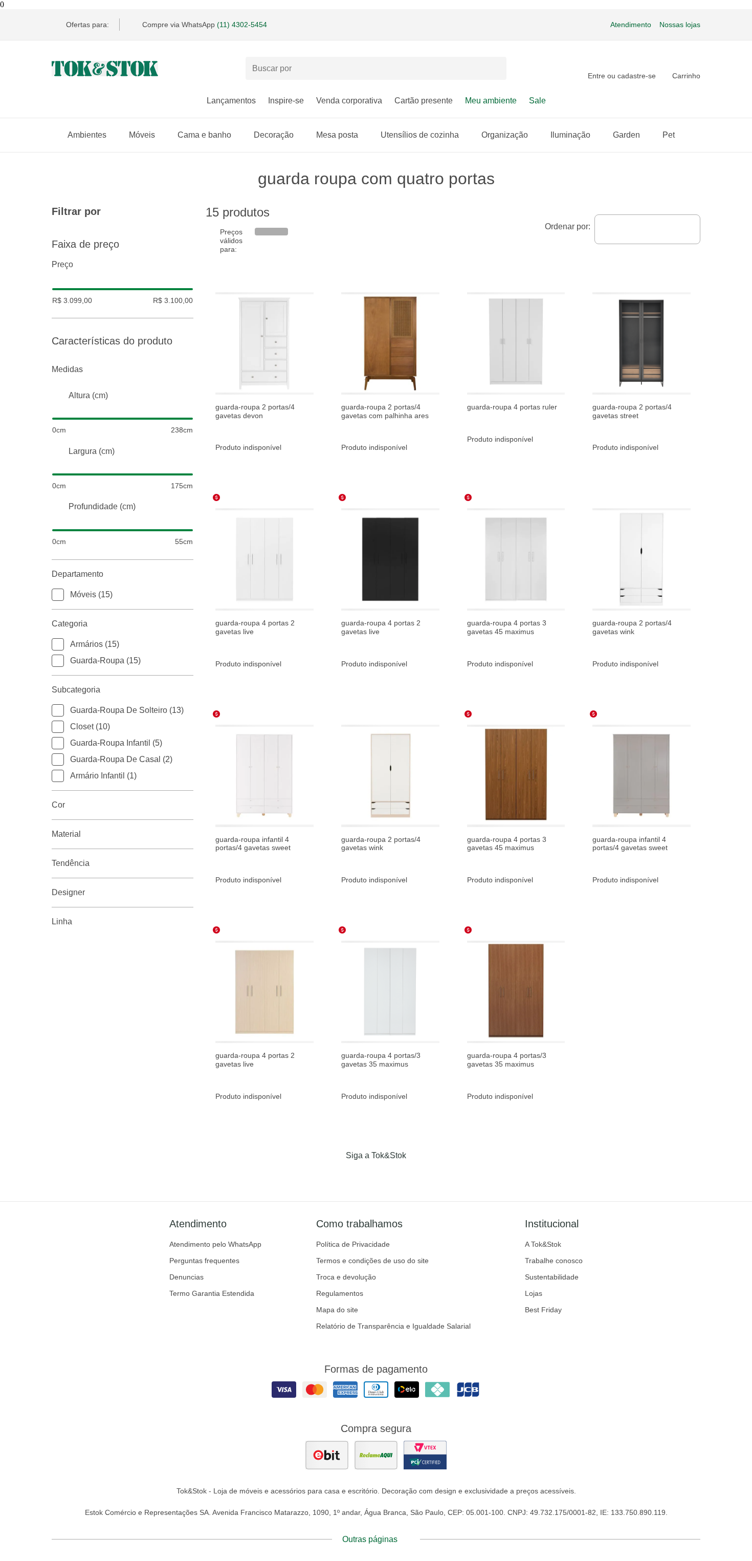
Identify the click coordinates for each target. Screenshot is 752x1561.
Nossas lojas (679, 24)
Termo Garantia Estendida (211, 1293)
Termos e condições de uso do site (372, 1260)
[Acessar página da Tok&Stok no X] (419, 1176)
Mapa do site (337, 1310)
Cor (58, 804)
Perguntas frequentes (204, 1260)
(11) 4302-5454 (242, 24)
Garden (626, 135)
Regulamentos (339, 1293)
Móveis (142, 135)
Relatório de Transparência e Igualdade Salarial (393, 1326)
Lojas (533, 1293)
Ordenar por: (567, 226)
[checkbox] (58, 595)
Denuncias (186, 1277)
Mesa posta (337, 135)
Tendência (71, 863)
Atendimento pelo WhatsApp (215, 1244)
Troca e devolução (346, 1277)
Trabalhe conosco (554, 1260)
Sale (537, 100)
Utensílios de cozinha (420, 135)
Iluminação (570, 135)
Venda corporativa (349, 100)
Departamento (77, 574)
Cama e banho (204, 135)
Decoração (274, 135)
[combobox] (647, 229)
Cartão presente (423, 100)
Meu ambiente (491, 100)
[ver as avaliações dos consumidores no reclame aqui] (376, 1455)
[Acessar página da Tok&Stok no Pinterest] (390, 1176)
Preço (62, 264)
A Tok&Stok (543, 1244)
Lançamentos (231, 100)
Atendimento (630, 24)
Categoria (69, 623)
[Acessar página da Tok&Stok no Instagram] (361, 1176)
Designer (68, 892)
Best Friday (543, 1310)
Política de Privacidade (353, 1244)
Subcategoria (76, 689)
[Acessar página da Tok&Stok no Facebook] (333, 1176)
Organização (504, 135)
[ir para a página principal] (105, 68)
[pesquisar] (494, 68)
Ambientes (87, 135)
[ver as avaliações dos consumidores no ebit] (326, 1455)
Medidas (67, 369)
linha (62, 921)
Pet (668, 135)
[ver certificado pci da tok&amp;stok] (425, 1455)
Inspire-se (286, 100)
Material (66, 834)
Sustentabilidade (552, 1277)
